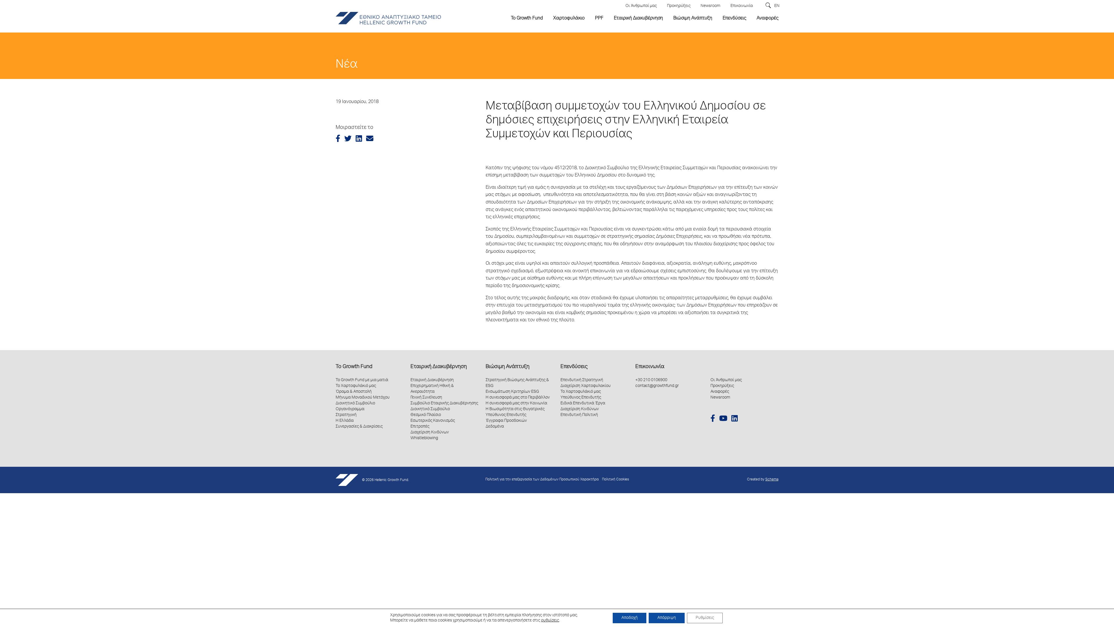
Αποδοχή (629, 618)
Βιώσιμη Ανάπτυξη (507, 367)
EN (777, 6)
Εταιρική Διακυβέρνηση (438, 367)
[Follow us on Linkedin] (734, 419)
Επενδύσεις (573, 367)
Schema (771, 480)
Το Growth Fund (354, 367)
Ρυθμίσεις (705, 618)
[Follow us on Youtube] (723, 419)
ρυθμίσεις (550, 621)
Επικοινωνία (649, 367)
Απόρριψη (666, 618)
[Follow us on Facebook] (712, 419)
